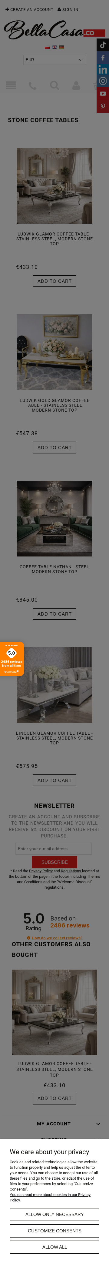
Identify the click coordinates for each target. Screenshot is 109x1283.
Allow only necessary (54, 1214)
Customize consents (54, 1230)
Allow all (54, 1247)
